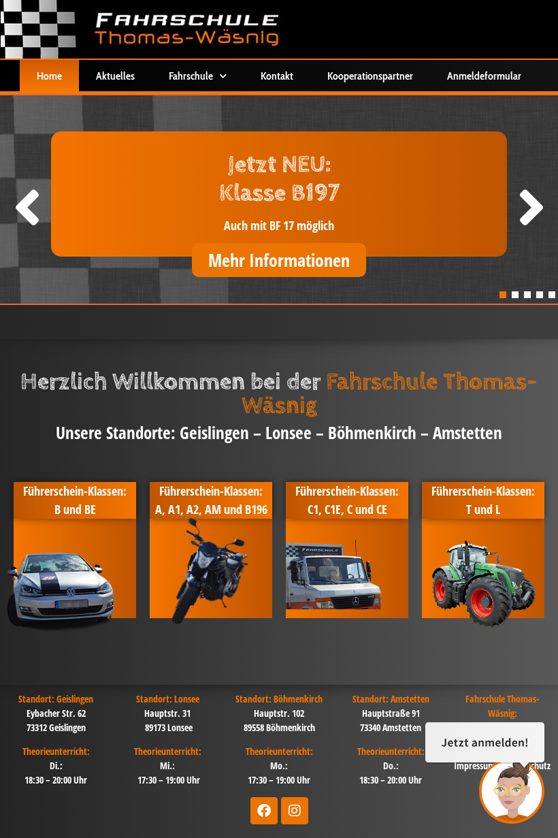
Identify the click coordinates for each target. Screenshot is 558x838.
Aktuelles (115, 75)
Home (49, 75)
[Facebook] (264, 810)
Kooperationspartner (370, 75)
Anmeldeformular (484, 75)
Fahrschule (191, 75)
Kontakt (277, 75)
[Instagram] (294, 810)
